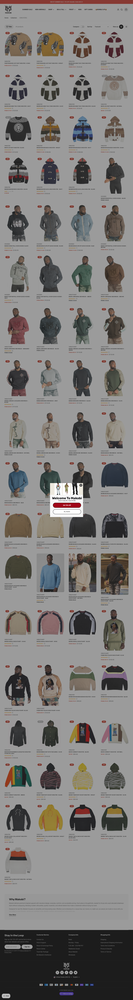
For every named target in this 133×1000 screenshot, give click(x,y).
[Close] (81, 485)
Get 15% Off (67, 505)
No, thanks (67, 511)
